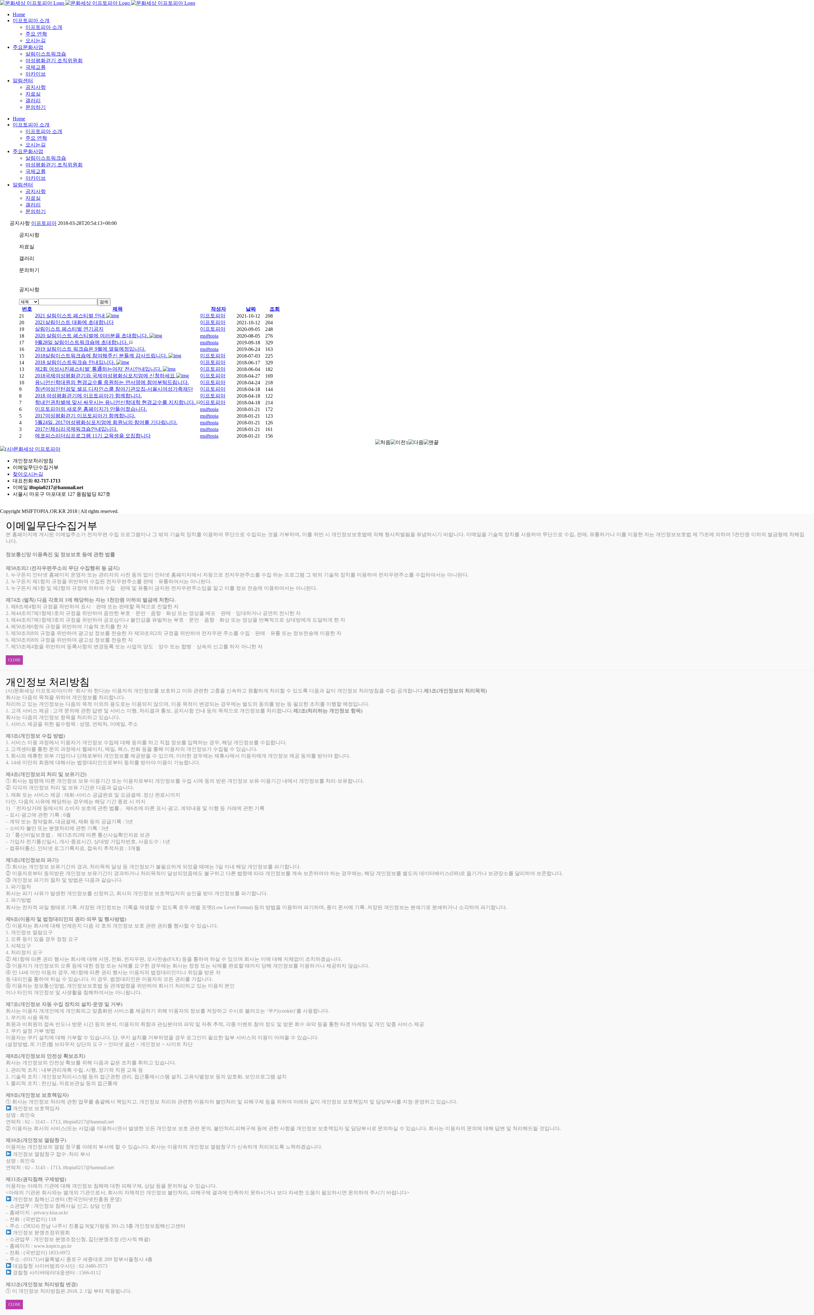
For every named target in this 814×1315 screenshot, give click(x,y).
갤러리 (33, 100)
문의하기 (35, 107)
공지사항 (35, 87)
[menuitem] (413, 14)
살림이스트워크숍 (45, 54)
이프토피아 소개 (43, 27)
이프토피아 (44, 223)
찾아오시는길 (28, 474)
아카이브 (35, 74)
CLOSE (14, 660)
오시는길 (35, 40)
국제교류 (35, 67)
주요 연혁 (36, 34)
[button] (212, 315)
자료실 (33, 94)
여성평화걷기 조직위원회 (54, 60)
